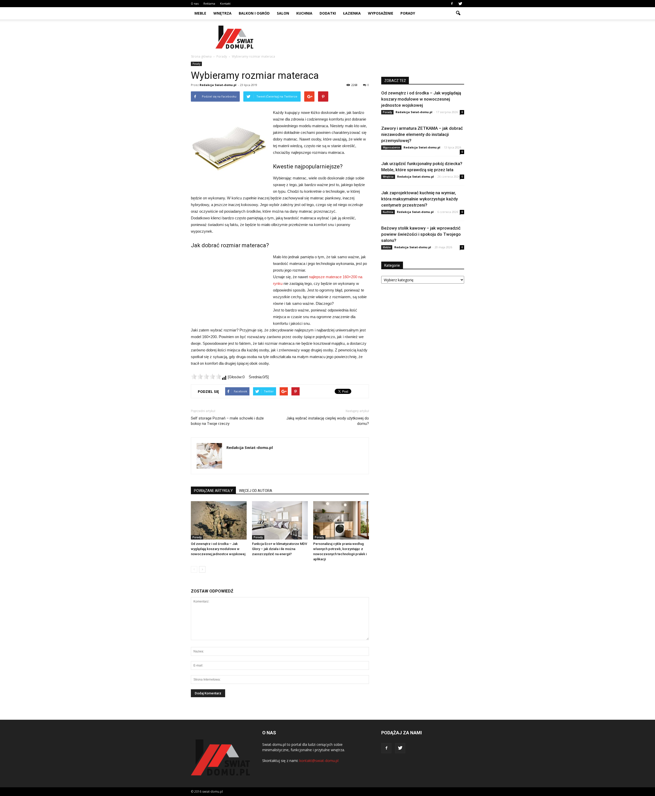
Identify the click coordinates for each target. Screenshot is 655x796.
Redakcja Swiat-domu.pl (218, 85)
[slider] (206, 376)
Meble (200, 13)
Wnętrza (222, 13)
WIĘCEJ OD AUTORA (255, 491)
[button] (458, 13)
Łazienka (352, 13)
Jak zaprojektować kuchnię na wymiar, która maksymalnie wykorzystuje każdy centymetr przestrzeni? (419, 199)
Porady (407, 13)
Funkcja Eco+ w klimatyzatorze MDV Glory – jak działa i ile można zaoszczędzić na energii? (279, 549)
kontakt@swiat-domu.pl (319, 760)
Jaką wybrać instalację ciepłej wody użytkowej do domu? (327, 421)
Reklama (209, 3)
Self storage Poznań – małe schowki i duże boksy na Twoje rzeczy (227, 421)
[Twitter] (460, 4)
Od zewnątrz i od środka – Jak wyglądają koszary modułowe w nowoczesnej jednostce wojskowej (218, 549)
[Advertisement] (371, 37)
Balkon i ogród (254, 13)
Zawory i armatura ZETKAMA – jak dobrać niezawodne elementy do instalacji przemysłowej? (422, 134)
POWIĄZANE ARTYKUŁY (213, 491)
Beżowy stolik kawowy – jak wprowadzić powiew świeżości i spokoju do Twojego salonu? (421, 234)
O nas (195, 3)
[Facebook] (452, 4)
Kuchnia (304, 13)
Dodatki (328, 13)
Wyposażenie (380, 13)
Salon (283, 13)
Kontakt (225, 3)
